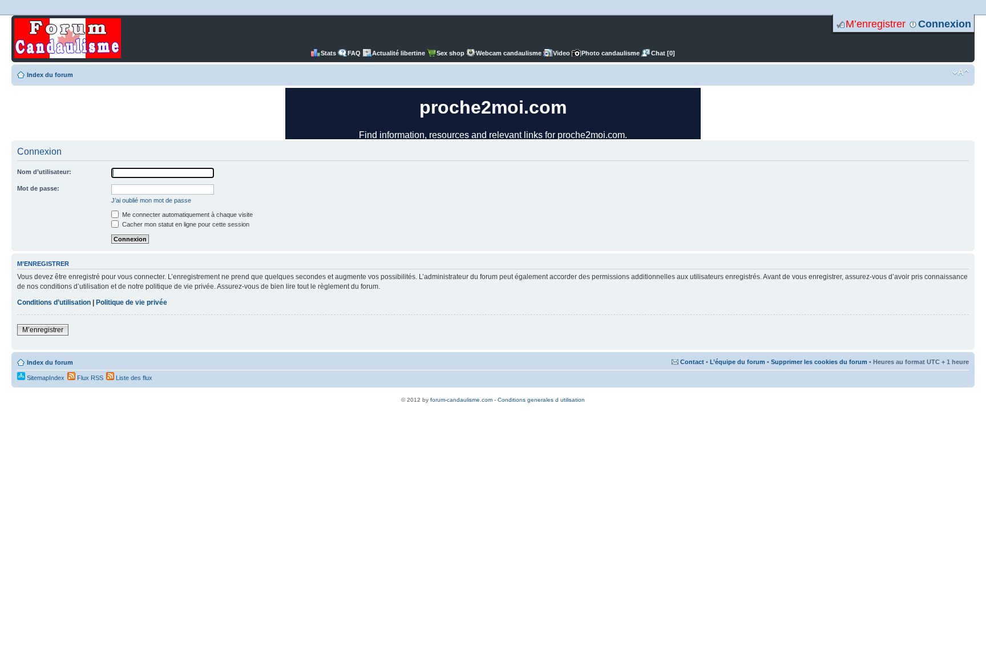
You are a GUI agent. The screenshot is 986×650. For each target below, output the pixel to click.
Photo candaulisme (610, 53)
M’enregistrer (876, 24)
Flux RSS (89, 377)
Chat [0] (663, 53)
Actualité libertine (398, 53)
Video (561, 53)
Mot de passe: (38, 188)
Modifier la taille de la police (960, 72)
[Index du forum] (67, 38)
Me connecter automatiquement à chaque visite (186, 214)
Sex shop (450, 53)
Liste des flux (133, 377)
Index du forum (50, 74)
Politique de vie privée (131, 302)
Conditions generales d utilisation (541, 400)
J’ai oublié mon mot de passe (151, 200)
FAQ (354, 53)
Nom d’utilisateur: (44, 171)
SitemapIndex (44, 377)
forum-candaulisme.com (461, 400)
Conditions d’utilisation (54, 302)
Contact (692, 361)
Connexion (944, 24)
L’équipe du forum (737, 361)
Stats (328, 53)
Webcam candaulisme (509, 53)
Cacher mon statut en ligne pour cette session (184, 224)
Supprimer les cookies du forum (819, 361)
